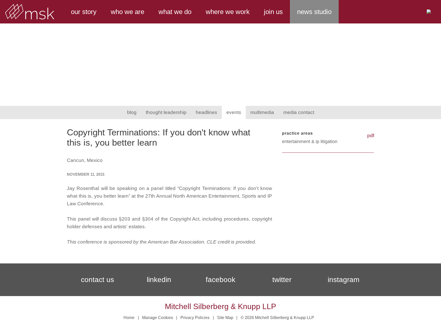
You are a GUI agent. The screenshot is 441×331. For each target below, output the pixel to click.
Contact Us (97, 280)
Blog (132, 112)
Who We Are (127, 12)
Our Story (83, 12)
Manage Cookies (157, 317)
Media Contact (298, 112)
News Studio (314, 12)
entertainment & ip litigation (309, 141)
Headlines (206, 112)
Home (129, 317)
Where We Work (228, 12)
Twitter (281, 280)
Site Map (225, 317)
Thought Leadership (166, 112)
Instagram (343, 280)
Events (233, 112)
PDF (370, 135)
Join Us (273, 12)
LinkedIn (159, 280)
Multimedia (262, 112)
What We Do (174, 12)
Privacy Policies (195, 317)
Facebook (220, 280)
